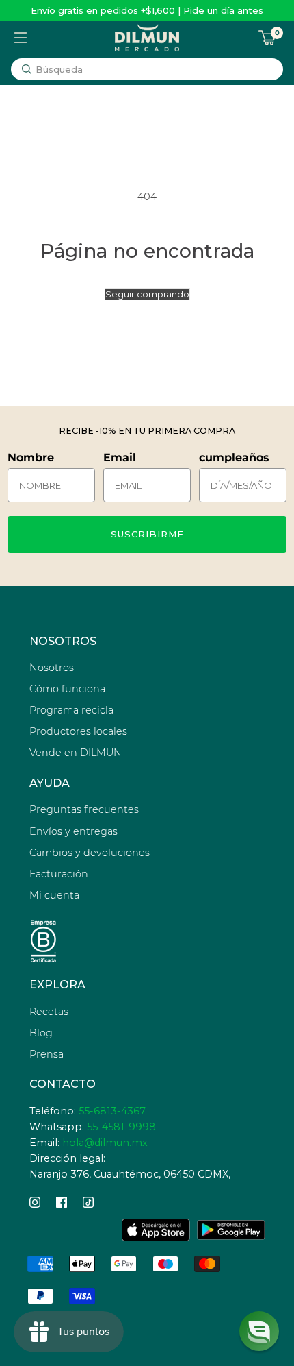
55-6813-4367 (112, 1111)
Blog (41, 1033)
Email (119, 457)
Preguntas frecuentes (84, 809)
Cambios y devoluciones (89, 852)
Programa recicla (71, 710)
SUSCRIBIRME (147, 533)
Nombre (31, 457)
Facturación (58, 874)
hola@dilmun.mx (105, 1142)
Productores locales (78, 731)
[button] (259, 1331)
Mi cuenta (54, 895)
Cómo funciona (67, 689)
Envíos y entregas (73, 831)
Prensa (46, 1054)
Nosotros (51, 667)
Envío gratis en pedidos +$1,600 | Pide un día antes (147, 10)
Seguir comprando (147, 294)
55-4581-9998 (121, 1127)
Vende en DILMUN (75, 752)
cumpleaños (234, 457)
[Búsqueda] (26, 69)
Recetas (48, 1011)
